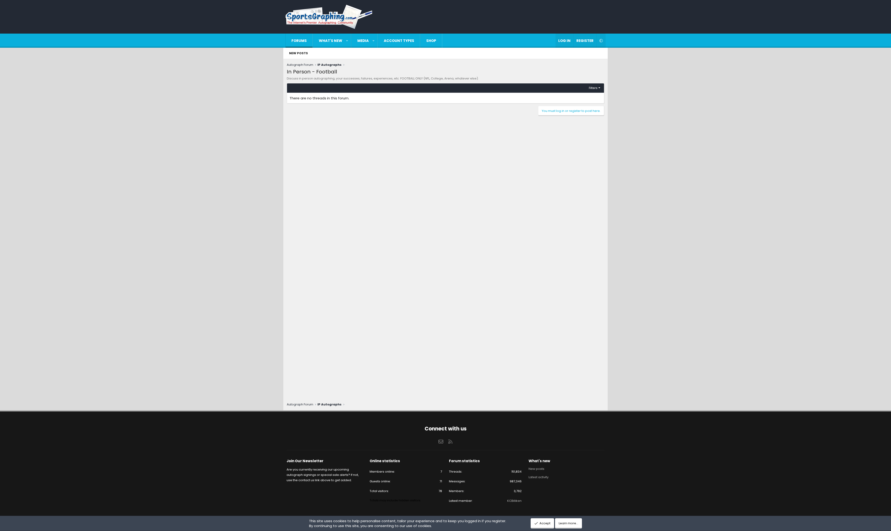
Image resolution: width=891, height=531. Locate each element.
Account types (399, 40)
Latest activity (539, 477)
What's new (330, 40)
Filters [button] (593, 88)
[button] (347, 41)
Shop (431, 40)
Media (363, 40)
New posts (298, 53)
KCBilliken (514, 501)
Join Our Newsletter (305, 460)
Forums (299, 40)
